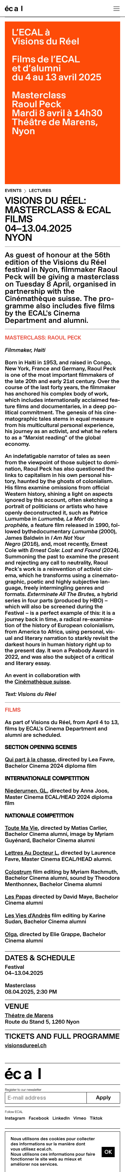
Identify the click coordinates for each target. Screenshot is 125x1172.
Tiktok (96, 1118)
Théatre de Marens (29, 1015)
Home (13, 8)
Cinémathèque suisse (42, 682)
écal (23, 1073)
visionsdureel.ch (25, 1045)
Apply (103, 1097)
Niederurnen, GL (26, 791)
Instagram (15, 1118)
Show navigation (116, 8)
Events (13, 191)
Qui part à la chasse (30, 760)
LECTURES (40, 191)
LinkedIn (61, 1118)
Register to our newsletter (23, 1090)
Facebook (39, 1118)
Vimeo (79, 1118)
